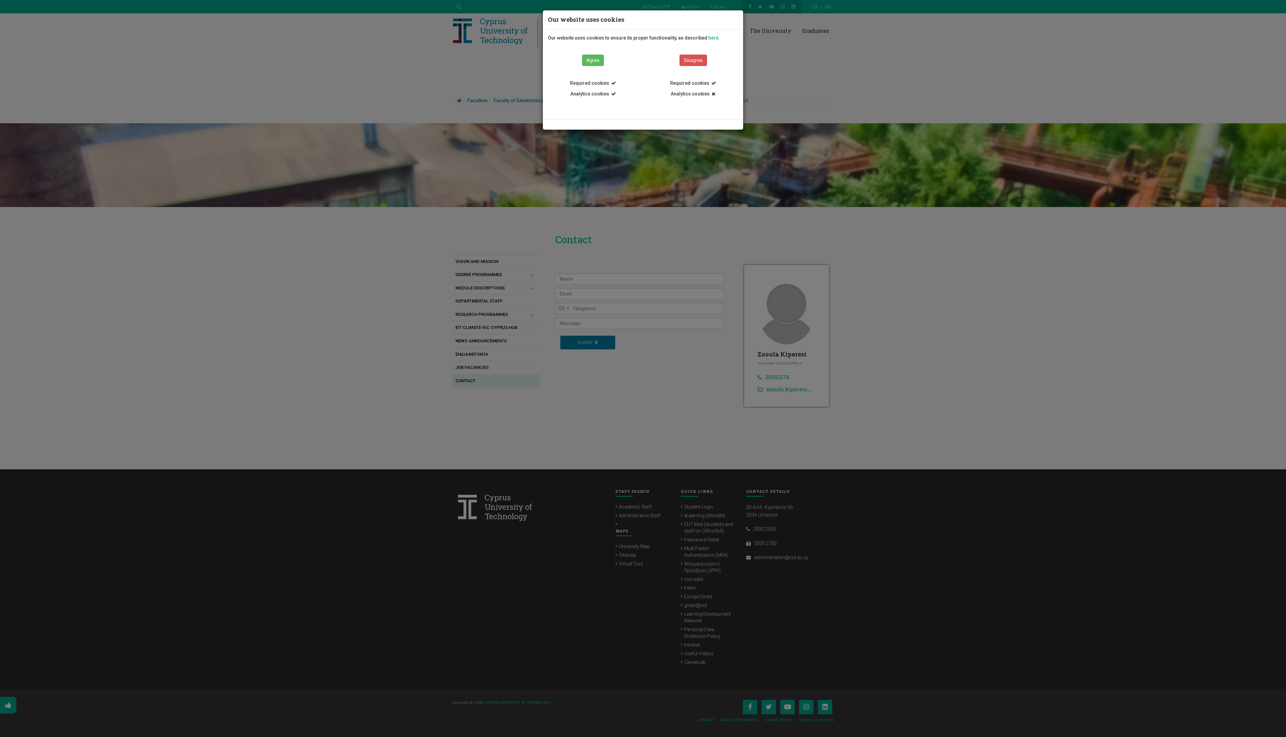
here (713, 38)
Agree (592, 60)
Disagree (693, 60)
